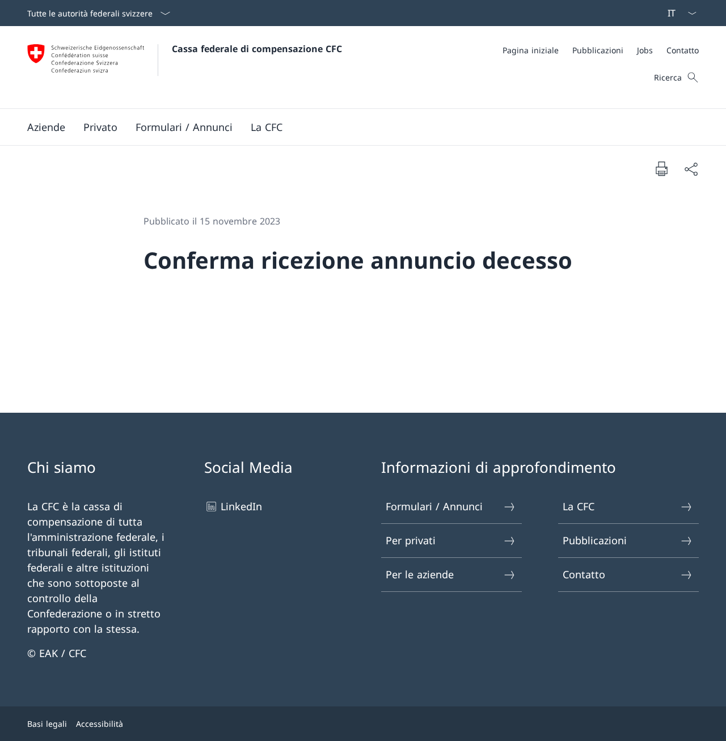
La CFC (578, 506)
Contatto (584, 574)
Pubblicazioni (595, 540)
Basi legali (47, 723)
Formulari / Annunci (434, 506)
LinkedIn (241, 506)
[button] (46, 127)
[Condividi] (691, 169)
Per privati (411, 540)
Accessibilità (99, 723)
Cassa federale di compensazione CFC (257, 49)
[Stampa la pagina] (661, 168)
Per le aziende (420, 574)
